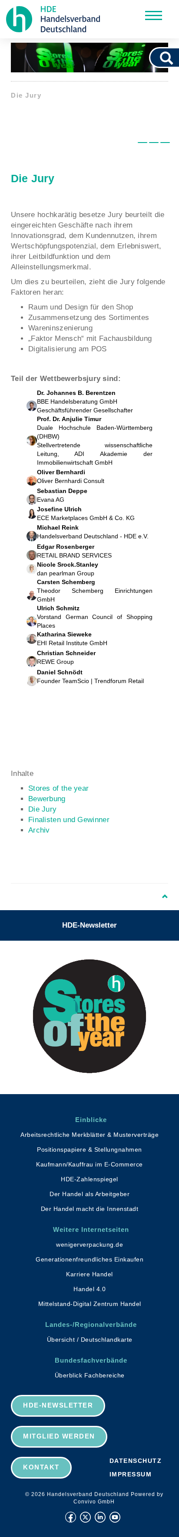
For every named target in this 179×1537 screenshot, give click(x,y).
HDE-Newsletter (89, 925)
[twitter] (85, 1517)
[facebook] (70, 1517)
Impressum (130, 1474)
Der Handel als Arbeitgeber (89, 1193)
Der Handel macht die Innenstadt (90, 1208)
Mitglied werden (59, 1436)
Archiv (39, 830)
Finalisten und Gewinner (68, 820)
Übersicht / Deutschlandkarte (90, 1339)
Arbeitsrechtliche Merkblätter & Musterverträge (89, 1134)
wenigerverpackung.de (89, 1244)
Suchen (169, 57)
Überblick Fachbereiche (90, 1375)
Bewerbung (47, 799)
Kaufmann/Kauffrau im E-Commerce (89, 1164)
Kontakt (41, 1467)
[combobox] (154, 57)
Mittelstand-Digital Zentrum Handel (89, 1303)
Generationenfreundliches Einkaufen (89, 1259)
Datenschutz (135, 1460)
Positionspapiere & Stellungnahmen (89, 1149)
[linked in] (100, 1517)
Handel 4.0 (89, 1288)
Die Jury (42, 809)
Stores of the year (58, 788)
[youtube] (114, 1517)
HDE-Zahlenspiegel (89, 1179)
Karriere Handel (89, 1274)
